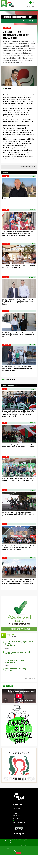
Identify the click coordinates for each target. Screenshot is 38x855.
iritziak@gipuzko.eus (19, 822)
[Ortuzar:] (5, 474)
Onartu (18, 853)
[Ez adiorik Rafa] (5, 194)
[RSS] (35, 21)
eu (30, 2)
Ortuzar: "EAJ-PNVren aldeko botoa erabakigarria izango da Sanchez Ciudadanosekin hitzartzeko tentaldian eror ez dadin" (19, 479)
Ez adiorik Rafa (6, 198)
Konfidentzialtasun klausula (19, 834)
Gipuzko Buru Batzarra (17, 805)
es (33, 2)
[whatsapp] (30, 21)
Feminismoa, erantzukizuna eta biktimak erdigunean (17, 653)
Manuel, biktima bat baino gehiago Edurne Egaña (15, 670)
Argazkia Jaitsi (9, 88)
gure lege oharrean (17, 851)
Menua (29, 6)
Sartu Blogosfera (30, 678)
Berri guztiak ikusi (10, 379)
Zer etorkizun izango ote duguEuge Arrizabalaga (14, 661)
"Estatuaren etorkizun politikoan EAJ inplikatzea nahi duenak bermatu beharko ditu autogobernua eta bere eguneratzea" (18, 446)
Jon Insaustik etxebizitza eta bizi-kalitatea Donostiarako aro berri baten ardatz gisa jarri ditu (18, 266)
